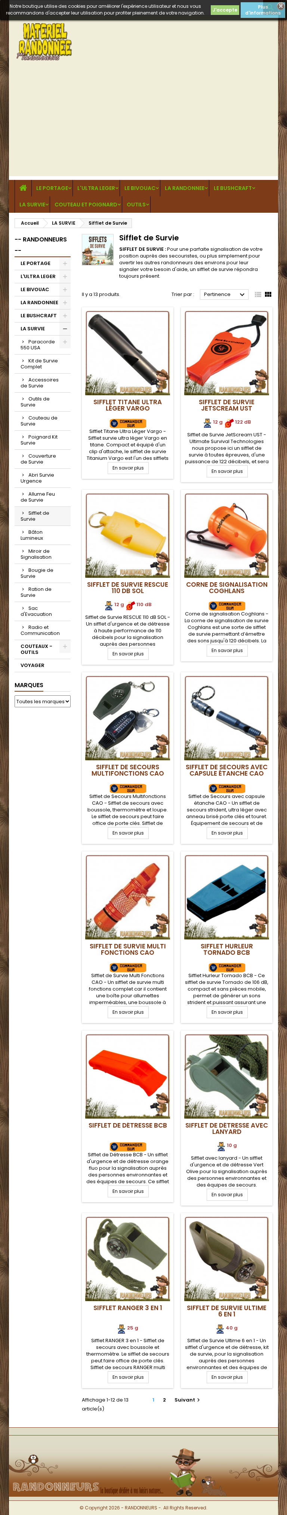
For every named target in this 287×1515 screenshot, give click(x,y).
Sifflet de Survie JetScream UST (226, 405)
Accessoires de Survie (40, 382)
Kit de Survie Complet (39, 363)
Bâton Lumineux (32, 535)
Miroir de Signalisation (36, 554)
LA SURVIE (32, 204)
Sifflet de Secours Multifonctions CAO (128, 770)
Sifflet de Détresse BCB (128, 1125)
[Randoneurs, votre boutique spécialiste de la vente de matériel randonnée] (143, 1447)
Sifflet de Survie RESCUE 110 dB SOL (127, 587)
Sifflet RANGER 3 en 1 (127, 1307)
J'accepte (225, 10)
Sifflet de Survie (35, 516)
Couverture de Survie (38, 458)
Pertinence (225, 294)
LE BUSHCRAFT (233, 188)
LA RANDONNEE (184, 188)
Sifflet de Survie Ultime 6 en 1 (226, 1311)
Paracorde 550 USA (38, 344)
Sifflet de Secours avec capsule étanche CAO (227, 770)
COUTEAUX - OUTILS (36, 649)
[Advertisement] (143, 124)
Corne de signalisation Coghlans (227, 587)
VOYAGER (32, 665)
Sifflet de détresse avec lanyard (226, 1128)
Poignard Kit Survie (39, 439)
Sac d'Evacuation (36, 611)
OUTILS (136, 204)
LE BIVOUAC (139, 188)
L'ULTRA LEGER (96, 188)
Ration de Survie (36, 592)
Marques (29, 685)
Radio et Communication (40, 630)
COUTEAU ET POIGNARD (86, 204)
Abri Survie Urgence (37, 477)
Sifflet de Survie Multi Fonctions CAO (128, 949)
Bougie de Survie (37, 573)
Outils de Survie (35, 401)
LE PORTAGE (52, 188)
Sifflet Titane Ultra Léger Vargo (127, 405)
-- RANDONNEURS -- (41, 245)
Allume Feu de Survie (38, 497)
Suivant (188, 1399)
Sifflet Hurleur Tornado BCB (227, 949)
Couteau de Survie (39, 420)
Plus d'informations (263, 10)
